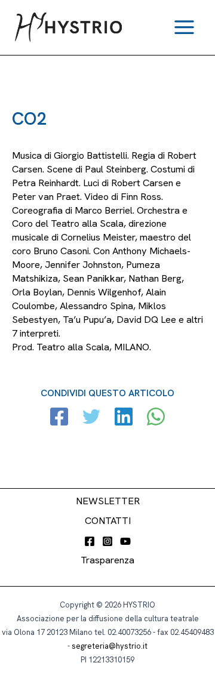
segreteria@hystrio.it (110, 646)
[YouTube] (125, 541)
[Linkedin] (124, 418)
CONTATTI (108, 520)
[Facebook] (59, 418)
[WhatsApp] (156, 418)
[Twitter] (91, 418)
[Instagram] (107, 541)
